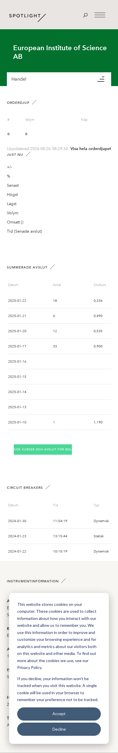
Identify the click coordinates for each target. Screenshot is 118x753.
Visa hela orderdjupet (90, 148)
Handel (18, 79)
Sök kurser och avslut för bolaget (43, 449)
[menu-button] (104, 79)
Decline (59, 729)
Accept (59, 713)
